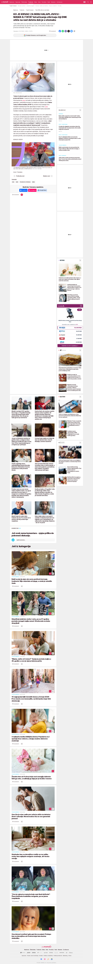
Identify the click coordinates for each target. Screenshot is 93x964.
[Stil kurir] (66, 953)
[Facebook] (41, 959)
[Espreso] (34, 953)
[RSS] (48, 959)
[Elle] (56, 953)
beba (23, 100)
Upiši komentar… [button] (21, 540)
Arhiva (69, 955)
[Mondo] (22, 953)
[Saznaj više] (80, 260)
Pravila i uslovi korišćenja (32, 955)
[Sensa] (51, 953)
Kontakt (41, 955)
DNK (46, 106)
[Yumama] (4, 2)
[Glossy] (71, 953)
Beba (33, 182)
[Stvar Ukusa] (39, 953)
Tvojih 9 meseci (29, 10)
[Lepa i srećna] (46, 953)
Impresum (24, 955)
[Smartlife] (62, 953)
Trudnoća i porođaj (25, 182)
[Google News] (51, 959)
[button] (52, 31)
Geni (17, 182)
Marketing (65, 955)
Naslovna (15, 10)
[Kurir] (28, 953)
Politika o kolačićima (48, 955)
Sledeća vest (46, 176)
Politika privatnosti (58, 955)
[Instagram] (44, 959)
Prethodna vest (20, 176)
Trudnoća (22, 10)
